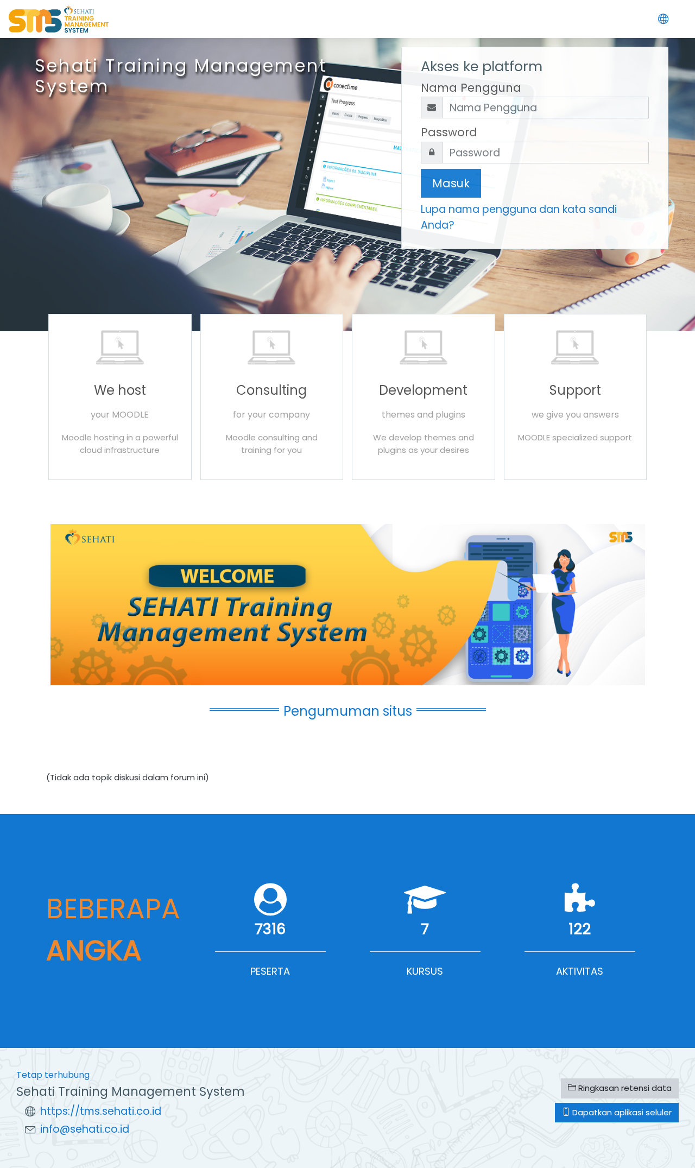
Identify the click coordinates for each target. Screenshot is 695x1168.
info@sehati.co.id (84, 1129)
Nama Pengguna (471, 88)
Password (449, 132)
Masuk (451, 183)
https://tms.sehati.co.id (100, 1111)
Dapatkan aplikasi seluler (621, 1112)
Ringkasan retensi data (624, 1088)
